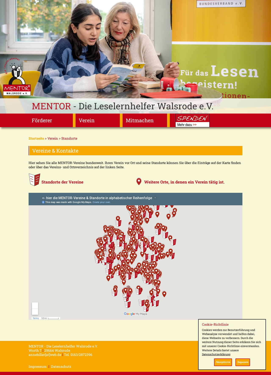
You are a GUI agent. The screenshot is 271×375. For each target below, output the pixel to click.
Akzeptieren (223, 362)
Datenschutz (61, 366)
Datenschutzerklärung (216, 354)
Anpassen (242, 362)
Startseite (36, 138)
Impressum (38, 366)
